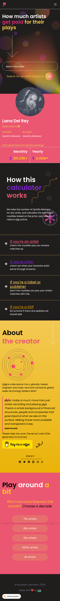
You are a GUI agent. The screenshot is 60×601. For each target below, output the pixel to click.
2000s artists (30, 547)
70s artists (30, 519)
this (17, 219)
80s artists (30, 528)
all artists (30, 557)
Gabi (4, 384)
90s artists (30, 538)
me (39, 590)
